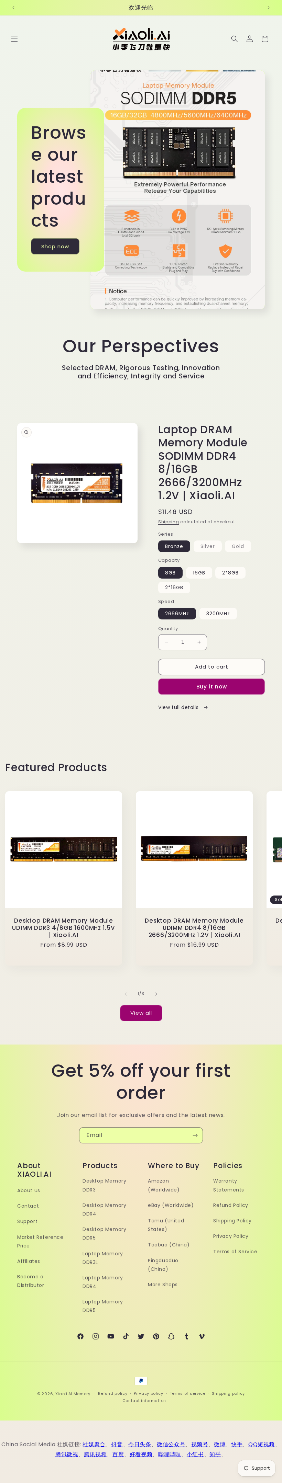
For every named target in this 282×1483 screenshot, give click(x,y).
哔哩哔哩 (169, 1454)
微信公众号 (171, 1444)
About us (28, 1190)
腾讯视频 (95, 1454)
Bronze (174, 546)
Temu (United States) (166, 1225)
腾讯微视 (66, 1454)
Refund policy (112, 1393)
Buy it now (211, 686)
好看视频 (141, 1454)
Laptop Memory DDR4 (103, 1282)
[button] (14, 38)
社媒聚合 (94, 1444)
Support (27, 1221)
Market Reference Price (40, 1241)
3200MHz (218, 613)
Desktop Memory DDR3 (104, 1185)
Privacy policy (148, 1393)
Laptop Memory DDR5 (103, 1306)
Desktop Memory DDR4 (104, 1209)
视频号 (199, 1444)
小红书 (195, 1454)
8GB (170, 572)
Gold (241, 547)
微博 (219, 1444)
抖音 (116, 1444)
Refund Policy (230, 1205)
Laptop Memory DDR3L (103, 1258)
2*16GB (174, 587)
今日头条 (139, 1444)
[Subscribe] (195, 1135)
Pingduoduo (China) (163, 1265)
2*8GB (230, 572)
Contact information (144, 1400)
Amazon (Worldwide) (164, 1185)
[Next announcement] (268, 7)
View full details (179, 707)
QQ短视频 (261, 1444)
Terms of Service (235, 1251)
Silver (211, 547)
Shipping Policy (232, 1220)
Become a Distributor (30, 1281)
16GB (199, 572)
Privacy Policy (230, 1236)
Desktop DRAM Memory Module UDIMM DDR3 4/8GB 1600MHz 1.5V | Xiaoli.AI (63, 927)
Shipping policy (228, 1393)
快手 (236, 1444)
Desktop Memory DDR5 (104, 1233)
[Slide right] (156, 994)
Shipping (168, 522)
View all (141, 1012)
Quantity (168, 628)
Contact (28, 1205)
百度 (118, 1454)
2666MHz (177, 613)
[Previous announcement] (13, 7)
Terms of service (188, 1393)
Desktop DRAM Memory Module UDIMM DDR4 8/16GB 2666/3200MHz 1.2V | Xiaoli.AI (194, 927)
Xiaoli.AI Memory (72, 1393)
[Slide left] (125, 994)
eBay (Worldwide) (171, 1205)
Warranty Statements (228, 1185)
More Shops (163, 1284)
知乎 (215, 1454)
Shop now (55, 246)
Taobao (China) (168, 1244)
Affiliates (28, 1261)
